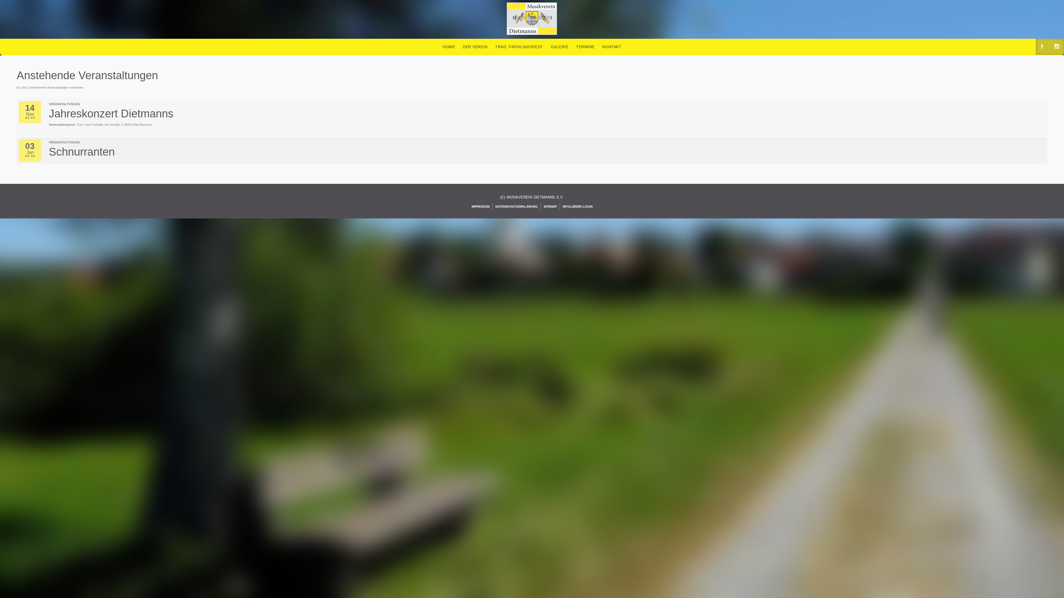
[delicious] (1057, 47)
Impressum (481, 206)
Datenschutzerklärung (516, 206)
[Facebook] (1042, 47)
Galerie (560, 47)
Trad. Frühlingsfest (519, 47)
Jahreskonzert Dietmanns (111, 113)
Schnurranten (82, 152)
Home (449, 47)
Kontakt (611, 47)
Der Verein (475, 47)
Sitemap (550, 206)
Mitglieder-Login (578, 206)
